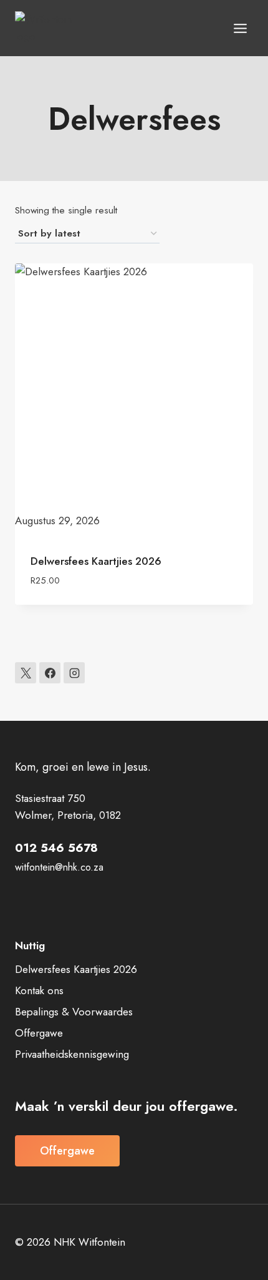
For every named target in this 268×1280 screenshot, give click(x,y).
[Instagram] (74, 672)
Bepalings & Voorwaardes (74, 1011)
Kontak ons (39, 990)
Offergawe (39, 1032)
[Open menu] (240, 28)
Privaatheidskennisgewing (72, 1054)
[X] (25, 672)
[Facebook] (49, 672)
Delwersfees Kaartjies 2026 (96, 561)
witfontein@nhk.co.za (59, 867)
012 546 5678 (56, 847)
